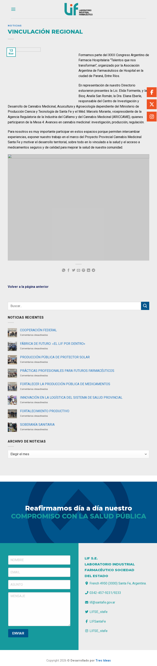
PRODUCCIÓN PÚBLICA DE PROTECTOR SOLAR (55, 357)
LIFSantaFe (97, 621)
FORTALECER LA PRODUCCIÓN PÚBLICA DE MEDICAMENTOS (65, 384)
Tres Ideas (103, 660)
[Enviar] (145, 306)
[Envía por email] (78, 270)
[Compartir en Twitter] (73, 270)
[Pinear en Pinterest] (83, 270)
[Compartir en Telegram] (93, 270)
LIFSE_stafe (98, 612)
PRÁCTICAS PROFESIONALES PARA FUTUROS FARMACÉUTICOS (67, 371)
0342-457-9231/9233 (105, 593)
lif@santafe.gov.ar (102, 602)
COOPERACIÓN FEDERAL (38, 330)
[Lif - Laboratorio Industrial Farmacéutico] (78, 9)
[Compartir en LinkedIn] (88, 270)
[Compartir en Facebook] (68, 270)
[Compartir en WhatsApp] (63, 270)
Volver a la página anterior (28, 287)
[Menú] (13, 9)
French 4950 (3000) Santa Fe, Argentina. (117, 583)
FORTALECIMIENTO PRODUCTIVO (44, 411)
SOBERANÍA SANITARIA (37, 425)
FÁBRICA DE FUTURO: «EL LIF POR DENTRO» (52, 344)
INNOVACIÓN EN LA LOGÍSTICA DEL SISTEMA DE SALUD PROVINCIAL (71, 397)
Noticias (14, 25)
